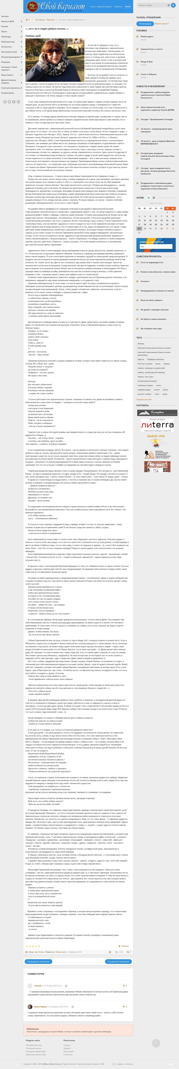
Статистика (68, 1055)
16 (173, 220)
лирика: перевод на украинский (151, 368)
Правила (118, 7)
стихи (156, 394)
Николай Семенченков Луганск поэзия (154, 348)
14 (162, 220)
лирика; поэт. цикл (145, 377)
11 (145, 220)
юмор (164, 394)
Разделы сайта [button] (33, 1040)
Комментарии (7, 93)
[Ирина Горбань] (30, 1006)
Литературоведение (11, 57)
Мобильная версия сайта (36, 1055)
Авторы (5, 16)
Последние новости (34, 1048)
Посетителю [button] (69, 1040)
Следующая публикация (118, 961)
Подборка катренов (155, 359)
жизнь (157, 364)
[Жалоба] (110, 952)
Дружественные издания (11, 81)
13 (156, 220)
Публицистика (11, 42)
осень (158, 385)
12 (150, 220)
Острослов (11, 47)
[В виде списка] (153, 197)
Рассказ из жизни (145, 364)
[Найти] (173, 5)
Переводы (11, 37)
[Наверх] (156, 1043)
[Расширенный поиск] (168, 5)
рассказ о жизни (144, 394)
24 (139, 228)
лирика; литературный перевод (151, 372)
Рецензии (11, 62)
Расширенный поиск (34, 1045)
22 (167, 224)
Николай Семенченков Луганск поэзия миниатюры (154, 353)
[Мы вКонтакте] (5, 102)
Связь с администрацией (101, 7)
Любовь (141, 344)
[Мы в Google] (18, 102)
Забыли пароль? (161, 24)
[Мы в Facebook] (14, 102)
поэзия (157, 390)
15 (167, 220)
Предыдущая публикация (38, 961)
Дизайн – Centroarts (125, 1064)
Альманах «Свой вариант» (11, 68)
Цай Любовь (39, 952)
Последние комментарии (36, 1051)
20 (156, 224)
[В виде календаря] (148, 197)
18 (145, 224)
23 (173, 224)
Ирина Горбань (40, 1007)
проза (165, 390)
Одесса (141, 359)
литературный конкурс (147, 381)
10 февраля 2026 (75, 952)
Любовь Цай (60, 952)
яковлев (37, 986)
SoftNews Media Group (51, 1064)
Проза (11, 31)
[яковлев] (30, 985)
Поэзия (11, 26)
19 (150, 224)
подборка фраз (144, 390)
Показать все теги (144, 399)
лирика (167, 364)
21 (162, 224)
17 (139, 224)
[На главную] (27, 20)
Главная (67, 1045)
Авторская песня (11, 52)
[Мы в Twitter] (9, 102)
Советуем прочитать (11, 88)
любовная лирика (145, 385)
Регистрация (68, 1051)
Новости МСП (11, 21)
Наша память (11, 75)
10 (139, 220)
